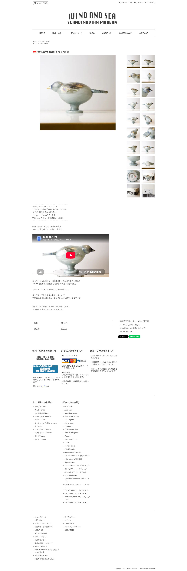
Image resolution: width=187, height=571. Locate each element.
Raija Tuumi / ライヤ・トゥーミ (76, 494)
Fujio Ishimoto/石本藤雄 (73, 459)
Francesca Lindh (70, 439)
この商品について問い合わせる (132, 328)
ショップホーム (40, 517)
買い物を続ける (126, 331)
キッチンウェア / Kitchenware (46, 423)
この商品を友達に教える (130, 325)
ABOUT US (106, 33)
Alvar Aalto (68, 410)
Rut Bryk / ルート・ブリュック (75, 469)
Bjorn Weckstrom (70, 475)
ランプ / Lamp (40, 436)
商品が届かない (40, 540)
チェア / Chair (40, 410)
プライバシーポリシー (72, 527)
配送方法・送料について (44, 527)
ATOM (71, 530)
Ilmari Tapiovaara (70, 413)
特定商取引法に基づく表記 (44, 559)
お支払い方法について (43, 523)
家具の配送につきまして (44, 543)
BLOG (92, 33)
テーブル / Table (41, 407)
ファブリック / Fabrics (43, 429)
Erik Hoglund (69, 420)
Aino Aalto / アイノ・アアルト (75, 472)
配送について (76, 33)
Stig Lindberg (69, 423)
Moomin (67, 436)
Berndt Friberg (69, 446)
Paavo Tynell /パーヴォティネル (76, 490)
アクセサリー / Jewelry (43, 433)
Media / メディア (41, 546)
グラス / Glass (45, 41)
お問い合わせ (39, 520)
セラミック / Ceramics (43, 416)
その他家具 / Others (42, 413)
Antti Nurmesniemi (71, 429)
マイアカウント (127, 3)
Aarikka (67, 443)
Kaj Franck (68, 426)
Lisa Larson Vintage (71, 416)
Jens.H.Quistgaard (71, 433)
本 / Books (38, 426)
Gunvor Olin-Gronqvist (72, 452)
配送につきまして (41, 537)
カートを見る (69, 523)
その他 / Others (40, 439)
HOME (42, 33)
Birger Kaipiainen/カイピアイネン (76, 456)
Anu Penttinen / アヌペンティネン (76, 466)
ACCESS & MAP (41, 533)
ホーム (35, 41)
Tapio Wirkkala (69, 462)
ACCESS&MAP (125, 33)
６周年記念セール (41, 555)
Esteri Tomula (69, 449)
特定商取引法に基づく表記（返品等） (135, 321)
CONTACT (143, 33)
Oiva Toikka (44, 43)
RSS (66, 530)
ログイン (139, 3)
